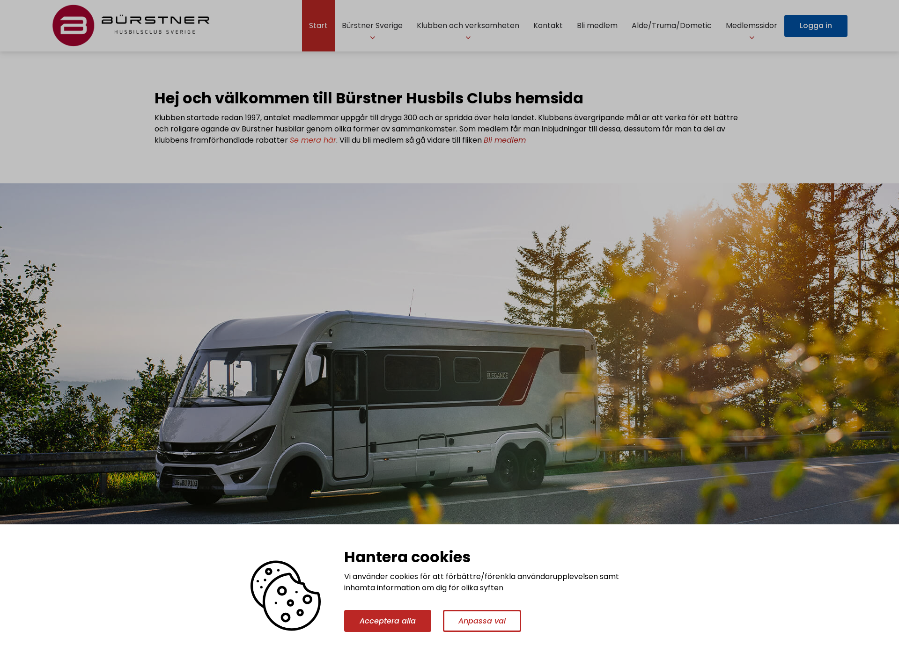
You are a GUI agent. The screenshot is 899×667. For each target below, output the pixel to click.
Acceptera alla (388, 621)
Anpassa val (482, 621)
